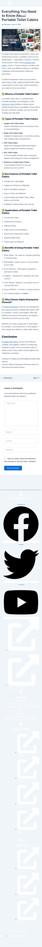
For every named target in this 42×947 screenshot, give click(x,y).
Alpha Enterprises (11, 307)
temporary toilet (8, 104)
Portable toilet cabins (10, 342)
